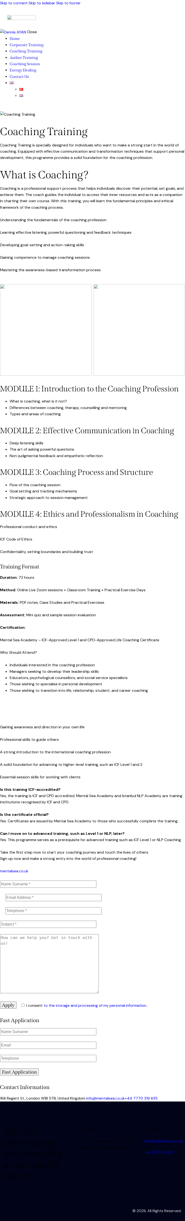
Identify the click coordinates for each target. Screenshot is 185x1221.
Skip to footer (68, 3)
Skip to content (14, 3)
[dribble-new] (13, 108)
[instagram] (18, 108)
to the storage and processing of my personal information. (95, 1005)
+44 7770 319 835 (141, 1098)
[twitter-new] (8, 108)
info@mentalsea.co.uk (105, 1098)
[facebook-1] (2, 108)
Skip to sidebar (42, 3)
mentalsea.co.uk (14, 871)
